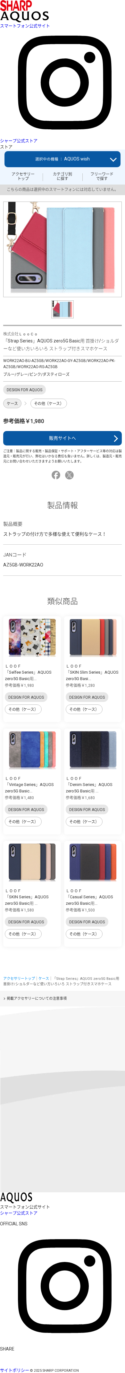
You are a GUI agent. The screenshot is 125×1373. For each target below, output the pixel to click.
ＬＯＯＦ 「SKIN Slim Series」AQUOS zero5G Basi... (92, 672)
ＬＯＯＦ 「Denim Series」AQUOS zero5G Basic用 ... (89, 784)
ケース (12, 404)
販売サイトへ (62, 438)
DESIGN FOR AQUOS (26, 697)
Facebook (57, 475)
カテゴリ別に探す (62, 176)
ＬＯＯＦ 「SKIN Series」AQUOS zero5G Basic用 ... (27, 897)
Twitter (70, 475)
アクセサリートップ (23, 176)
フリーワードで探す (101, 176)
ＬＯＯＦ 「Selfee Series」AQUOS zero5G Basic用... (28, 672)
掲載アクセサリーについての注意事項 (37, 999)
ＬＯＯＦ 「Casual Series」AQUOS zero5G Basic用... (89, 897)
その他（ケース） (49, 404)
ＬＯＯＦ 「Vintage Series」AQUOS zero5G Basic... (29, 784)
